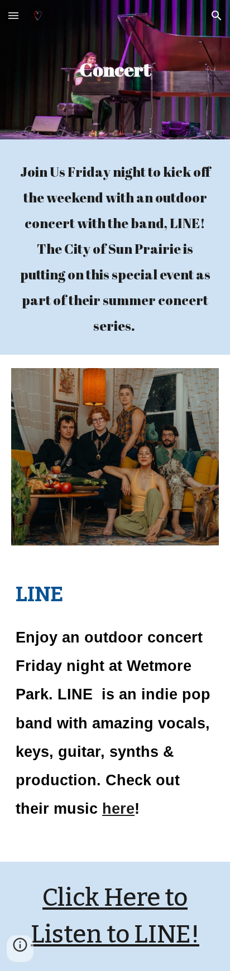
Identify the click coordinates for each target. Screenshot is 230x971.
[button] (13, 15)
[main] (115, 69)
